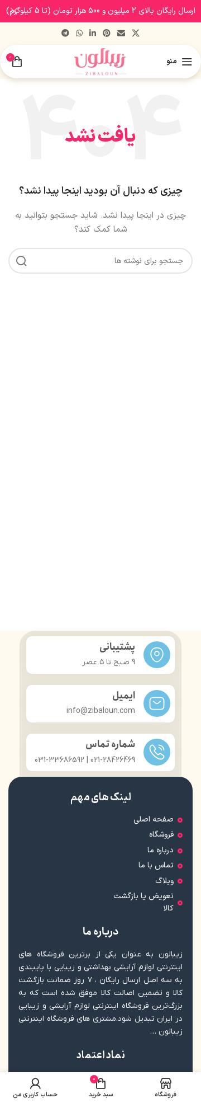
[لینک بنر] (117, 11)
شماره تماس (110, 744)
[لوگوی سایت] (101, 61)
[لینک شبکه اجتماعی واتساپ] (79, 34)
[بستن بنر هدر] (14, 11)
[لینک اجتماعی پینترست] (106, 34)
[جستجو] (21, 261)
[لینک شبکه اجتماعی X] (135, 34)
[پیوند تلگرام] (65, 34)
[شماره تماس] (156, 752)
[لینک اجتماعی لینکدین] (92, 34)
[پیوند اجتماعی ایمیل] (121, 34)
